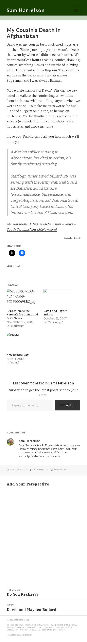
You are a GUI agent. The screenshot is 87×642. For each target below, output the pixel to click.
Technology (60, 469)
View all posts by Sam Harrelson (38, 456)
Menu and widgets (76, 10)
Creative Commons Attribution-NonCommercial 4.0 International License (40, 628)
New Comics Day (18, 354)
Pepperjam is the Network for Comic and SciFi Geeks (22, 314)
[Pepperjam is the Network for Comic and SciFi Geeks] (23, 298)
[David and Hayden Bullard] (60, 298)
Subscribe (67, 405)
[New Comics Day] (23, 342)
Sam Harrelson (26, 10)
